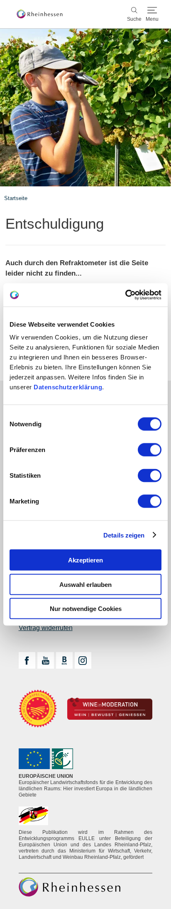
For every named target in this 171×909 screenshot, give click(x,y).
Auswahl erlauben (85, 584)
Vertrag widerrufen (46, 627)
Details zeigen (123, 534)
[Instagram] (83, 660)
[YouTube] (45, 660)
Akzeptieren (85, 560)
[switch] (149, 450)
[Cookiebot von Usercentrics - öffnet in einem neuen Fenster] (125, 295)
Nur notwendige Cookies (86, 608)
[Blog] (64, 660)
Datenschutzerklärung (68, 387)
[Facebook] (27, 660)
